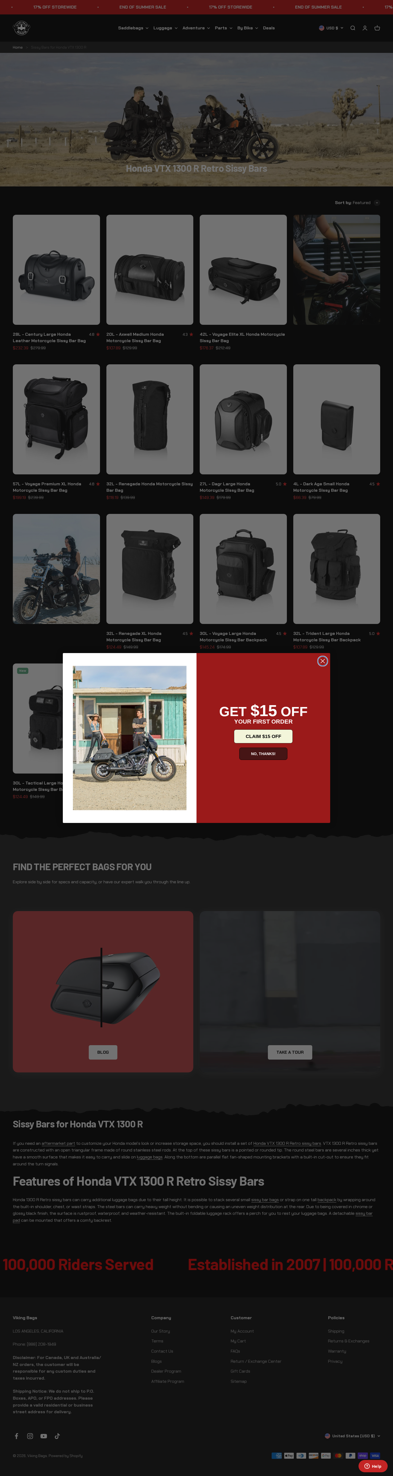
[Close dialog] (323, 661)
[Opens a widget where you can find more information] (373, 1466)
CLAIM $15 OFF (263, 736)
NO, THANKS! (263, 754)
